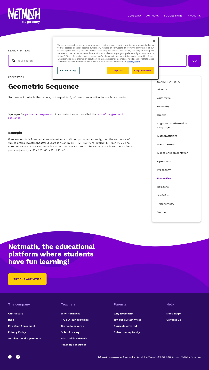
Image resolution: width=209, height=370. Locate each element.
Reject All (118, 70)
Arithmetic (164, 97)
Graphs (161, 114)
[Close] (154, 41)
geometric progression (39, 114)
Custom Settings (68, 70)
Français (194, 15)
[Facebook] (11, 357)
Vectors (162, 212)
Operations (164, 161)
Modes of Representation (172, 152)
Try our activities (27, 279)
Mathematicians (167, 135)
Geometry (163, 106)
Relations (163, 186)
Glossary (134, 15)
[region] (106, 58)
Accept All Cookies (143, 70)
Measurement (166, 144)
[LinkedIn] (18, 357)
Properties (164, 178)
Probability (164, 169)
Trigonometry (165, 203)
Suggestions (173, 15)
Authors (152, 15)
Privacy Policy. (133, 61)
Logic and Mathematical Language (172, 125)
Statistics (163, 195)
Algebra (162, 89)
